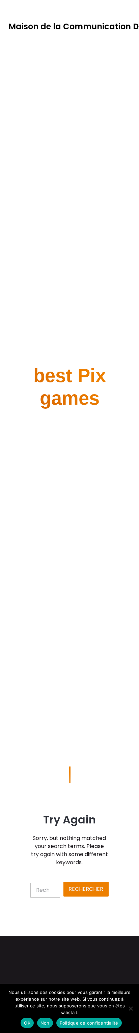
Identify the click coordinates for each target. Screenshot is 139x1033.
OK (27, 1023)
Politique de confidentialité (89, 1023)
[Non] (130, 1008)
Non (45, 1023)
